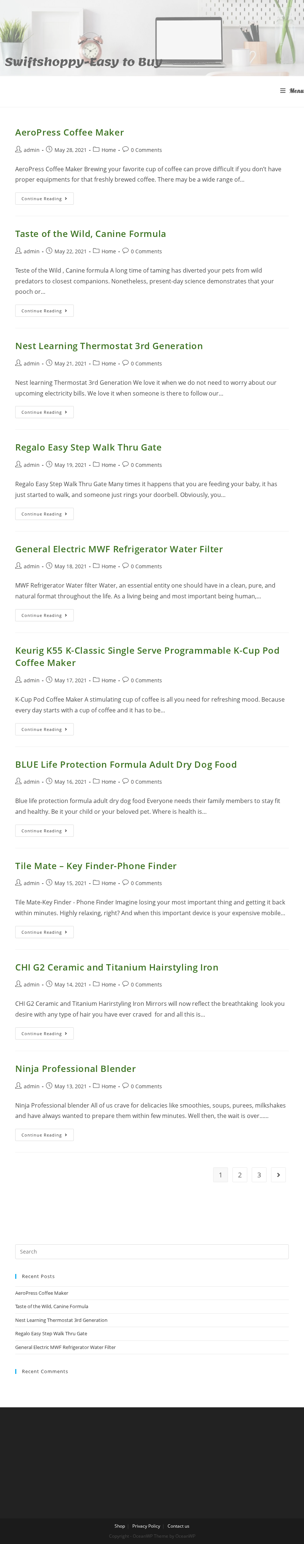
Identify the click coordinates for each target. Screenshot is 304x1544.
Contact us (178, 1526)
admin (32, 149)
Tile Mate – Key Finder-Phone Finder (96, 865)
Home (109, 149)
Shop (120, 1526)
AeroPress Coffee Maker (69, 132)
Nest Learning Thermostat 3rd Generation (109, 345)
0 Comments (146, 149)
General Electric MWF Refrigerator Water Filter (119, 549)
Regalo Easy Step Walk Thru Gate (88, 447)
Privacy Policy (146, 1526)
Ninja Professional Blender (75, 1068)
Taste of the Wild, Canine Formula (90, 233)
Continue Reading (48, 200)
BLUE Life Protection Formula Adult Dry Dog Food (126, 764)
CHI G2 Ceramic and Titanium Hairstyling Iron (116, 967)
